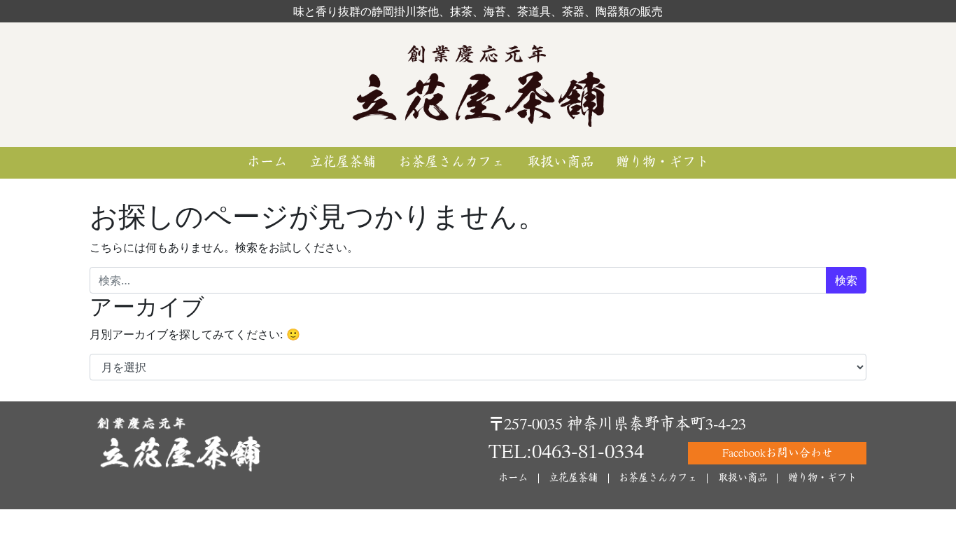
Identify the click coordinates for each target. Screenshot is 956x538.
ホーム (267, 162)
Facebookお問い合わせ (777, 453)
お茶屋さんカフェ (451, 162)
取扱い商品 (560, 162)
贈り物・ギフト (662, 162)
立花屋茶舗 (342, 162)
